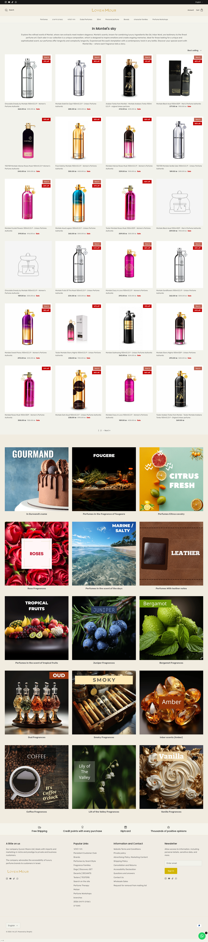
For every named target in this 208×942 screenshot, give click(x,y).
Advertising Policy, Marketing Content (131, 857)
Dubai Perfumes (86, 19)
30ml (99, 19)
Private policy (120, 853)
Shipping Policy (121, 861)
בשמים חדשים (57, 19)
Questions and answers (124, 873)
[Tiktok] (12, 2)
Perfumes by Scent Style (85, 861)
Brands (126, 19)
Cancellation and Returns (125, 865)
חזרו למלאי (71, 19)
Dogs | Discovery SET (83, 869)
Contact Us (119, 877)
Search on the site (82, 881)
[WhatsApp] (16, 2)
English (198, 2)
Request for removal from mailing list (130, 885)
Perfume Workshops (160, 19)
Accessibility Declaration (125, 869)
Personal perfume (112, 19)
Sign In (171, 871)
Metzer (77, 889)
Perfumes (44, 19)
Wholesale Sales (121, 881)
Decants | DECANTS (82, 873)
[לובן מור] (104, 10)
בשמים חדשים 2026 (82, 901)
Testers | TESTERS (82, 877)
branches (78, 897)
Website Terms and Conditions (127, 849)
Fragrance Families (82, 865)
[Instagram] (6, 2)
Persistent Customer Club (85, 853)
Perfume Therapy (81, 885)
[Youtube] (9, 2)
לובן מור (14, 932)
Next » (107, 430)
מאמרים (77, 906)
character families (141, 19)
